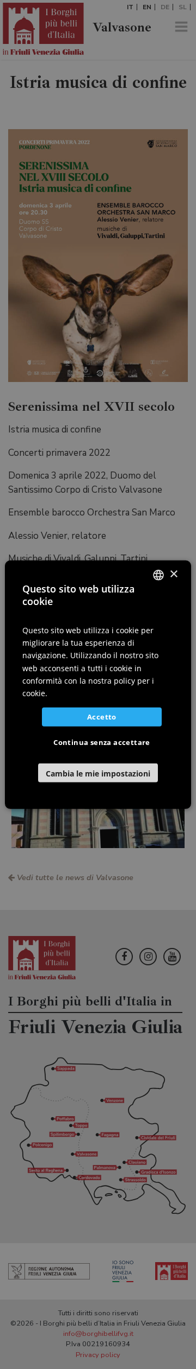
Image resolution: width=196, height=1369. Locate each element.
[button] (98, 773)
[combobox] (158, 574)
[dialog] (98, 684)
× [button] (173, 574)
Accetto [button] (102, 717)
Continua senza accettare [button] (101, 742)
